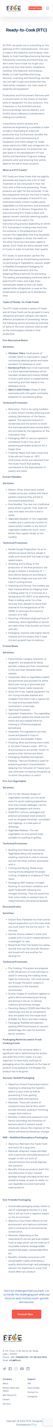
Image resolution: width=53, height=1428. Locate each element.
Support (31, 1379)
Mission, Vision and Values (11, 1389)
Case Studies (34, 1388)
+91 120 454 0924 (38, 1357)
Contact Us (33, 1392)
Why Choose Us (9, 1395)
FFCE (34, 1424)
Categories (33, 1396)
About (5, 1383)
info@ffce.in (15, 1360)
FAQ (29, 1383)
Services (7, 1404)
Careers (6, 1399)
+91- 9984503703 (19, 1357)
